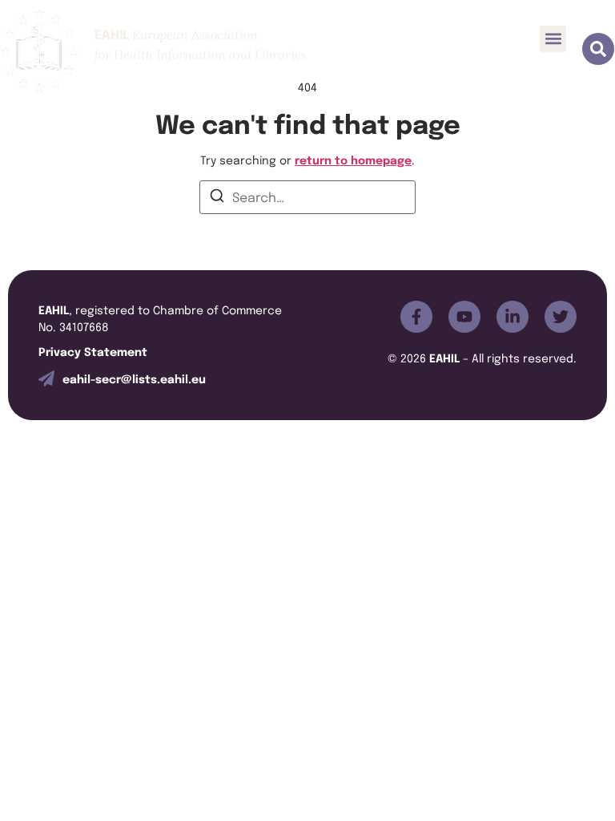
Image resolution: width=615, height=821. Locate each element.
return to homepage (353, 159)
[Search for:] (307, 197)
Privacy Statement (92, 350)
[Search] (217, 198)
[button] (553, 39)
